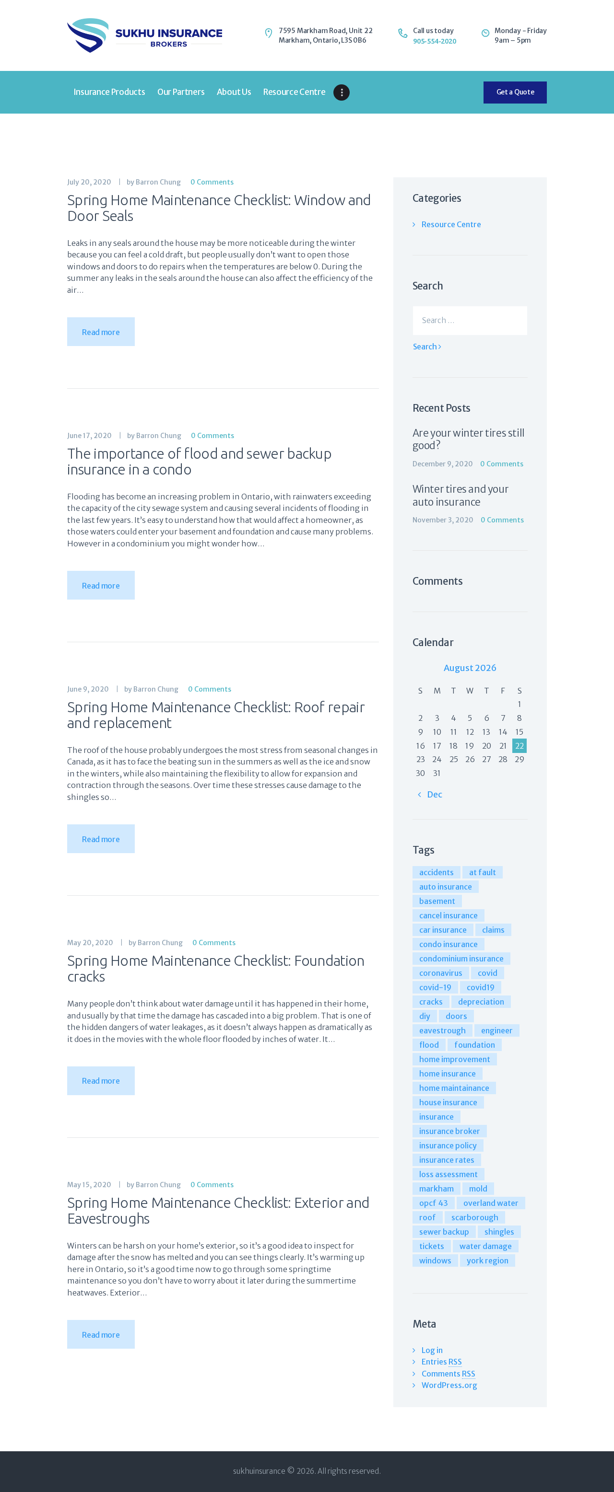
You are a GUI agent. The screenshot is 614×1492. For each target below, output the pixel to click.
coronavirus (440, 973)
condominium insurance (461, 958)
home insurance (447, 1073)
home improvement (454, 1059)
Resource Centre (451, 224)
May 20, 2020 (90, 942)
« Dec (429, 794)
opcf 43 (433, 1203)
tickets (431, 1246)
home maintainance (454, 1088)
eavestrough (442, 1030)
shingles (499, 1232)
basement (437, 901)
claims (493, 930)
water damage (486, 1246)
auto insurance (445, 886)
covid (487, 973)
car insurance (443, 930)
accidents (436, 872)
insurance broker (449, 1131)
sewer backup (444, 1232)
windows (435, 1260)
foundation (474, 1045)
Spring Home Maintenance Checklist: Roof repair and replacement (216, 715)
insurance (436, 1117)
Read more (100, 332)
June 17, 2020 (89, 435)
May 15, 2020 (89, 1184)
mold (478, 1188)
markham (436, 1188)
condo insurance (448, 944)
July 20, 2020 (89, 182)
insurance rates (446, 1160)
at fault (482, 872)
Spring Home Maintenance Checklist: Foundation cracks (216, 968)
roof (427, 1217)
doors (456, 1016)
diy (424, 1016)
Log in (432, 1350)
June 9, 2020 (88, 689)
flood (429, 1045)
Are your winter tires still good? (469, 439)
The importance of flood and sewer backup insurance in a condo (199, 461)
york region (487, 1260)
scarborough (474, 1217)
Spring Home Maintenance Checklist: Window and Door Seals (219, 208)
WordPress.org (449, 1385)
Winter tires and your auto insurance (461, 495)
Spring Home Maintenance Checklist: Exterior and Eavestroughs (218, 1210)
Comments (448, 1373)
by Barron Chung (154, 182)
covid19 (481, 987)
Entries (442, 1361)
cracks (431, 1001)
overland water (491, 1203)
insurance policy (448, 1145)
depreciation (481, 1001)
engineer (497, 1030)
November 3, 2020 (443, 520)
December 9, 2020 (443, 464)
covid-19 (435, 987)
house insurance (448, 1102)
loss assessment (448, 1174)
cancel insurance (448, 915)
